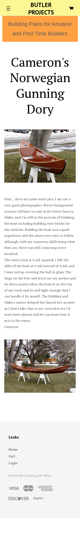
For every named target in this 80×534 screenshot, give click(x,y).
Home (13, 449)
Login (13, 463)
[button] (8, 8)
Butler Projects (41, 8)
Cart (12, 456)
